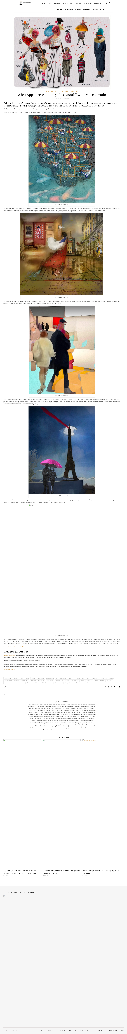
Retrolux (102, 680)
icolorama (111, 678)
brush (33, 678)
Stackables (29, 683)
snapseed (15, 683)
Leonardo (33, 680)
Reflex (96, 680)
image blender (8, 680)
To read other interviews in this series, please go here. (21, 647)
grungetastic (95, 678)
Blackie (27, 678)
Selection (109, 680)
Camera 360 (41, 678)
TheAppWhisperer (9, 655)
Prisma (82, 680)
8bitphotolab (8, 678)
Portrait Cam (75, 680)
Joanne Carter (9, 687)
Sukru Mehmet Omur (47, 683)
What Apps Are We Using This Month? (64, 91)
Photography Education (94, 3)
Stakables (37, 683)
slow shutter (8, 683)
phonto (58, 680)
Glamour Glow (85, 678)
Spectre (22, 683)
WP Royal (14, 1031)
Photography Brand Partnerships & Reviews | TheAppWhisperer (80, 9)
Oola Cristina (50, 680)
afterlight (16, 678)
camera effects (50, 678)
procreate (89, 680)
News (43, 3)
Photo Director (66, 680)
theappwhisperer (69, 683)
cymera (70, 678)
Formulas (77, 678)
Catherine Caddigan (61, 678)
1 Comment (65, 99)
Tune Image (79, 683)
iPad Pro (16, 680)
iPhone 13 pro (24, 680)
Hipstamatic (104, 678)
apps (22, 678)
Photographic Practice (72, 3)
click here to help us (9, 669)
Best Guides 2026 (54, 3)
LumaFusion (41, 680)
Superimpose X (58, 683)
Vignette (87, 683)
